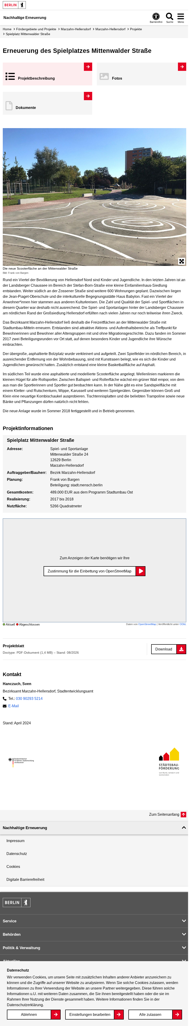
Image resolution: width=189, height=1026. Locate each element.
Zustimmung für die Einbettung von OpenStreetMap (89, 571)
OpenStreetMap (147, 624)
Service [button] (9, 921)
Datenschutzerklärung (25, 1005)
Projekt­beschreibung (36, 78)
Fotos (117, 78)
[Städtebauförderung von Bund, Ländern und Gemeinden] (168, 762)
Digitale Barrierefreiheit (25, 880)
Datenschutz (16, 854)
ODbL (183, 624)
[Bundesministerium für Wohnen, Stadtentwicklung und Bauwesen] (21, 762)
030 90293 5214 (29, 699)
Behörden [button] (12, 934)
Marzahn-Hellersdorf (76, 29)
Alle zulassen (150, 1015)
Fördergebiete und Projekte (36, 29)
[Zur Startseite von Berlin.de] (16, 906)
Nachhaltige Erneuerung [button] (25, 828)
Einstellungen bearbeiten (89, 1015)
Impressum (15, 841)
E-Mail (13, 706)
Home (7, 29)
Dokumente (26, 108)
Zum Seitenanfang (164, 814)
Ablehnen (29, 1015)
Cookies (13, 867)
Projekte (136, 29)
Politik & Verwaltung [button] (21, 948)
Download (163, 649)
